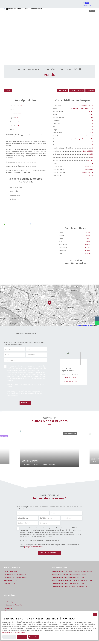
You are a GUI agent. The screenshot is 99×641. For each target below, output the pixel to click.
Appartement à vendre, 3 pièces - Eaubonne (68, 577)
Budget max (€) (68, 518)
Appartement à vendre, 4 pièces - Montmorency (69, 587)
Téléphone (31, 354)
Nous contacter (9, 584)
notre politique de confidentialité (13, 632)
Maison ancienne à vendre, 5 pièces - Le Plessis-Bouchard (72, 580)
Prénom (8, 349)
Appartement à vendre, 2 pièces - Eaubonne (68, 584)
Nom (29, 349)
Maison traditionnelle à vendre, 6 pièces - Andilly (69, 574)
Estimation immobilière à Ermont (15, 577)
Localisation (43, 517)
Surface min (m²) (24, 523)
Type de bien (21, 517)
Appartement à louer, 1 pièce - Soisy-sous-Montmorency (72, 571)
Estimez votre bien (10, 571)
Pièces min (44, 523)
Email (7, 354)
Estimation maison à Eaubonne (15, 574)
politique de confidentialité (33, 547)
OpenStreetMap (87, 325)
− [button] (2, 290)
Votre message (10, 360)
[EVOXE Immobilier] (90, 4)
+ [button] (2, 287)
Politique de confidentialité (13, 605)
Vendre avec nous (10, 580)
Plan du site (8, 608)
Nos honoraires (9, 599)
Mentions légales (10, 602)
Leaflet (79, 325)
